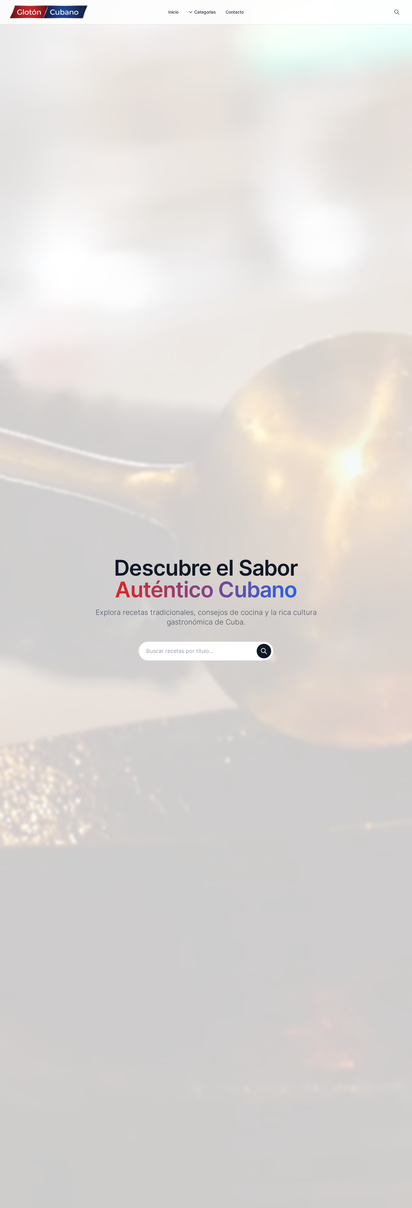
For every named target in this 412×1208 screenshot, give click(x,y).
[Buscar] (264, 651)
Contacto (235, 11)
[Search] (396, 12)
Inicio (173, 11)
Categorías (205, 11)
